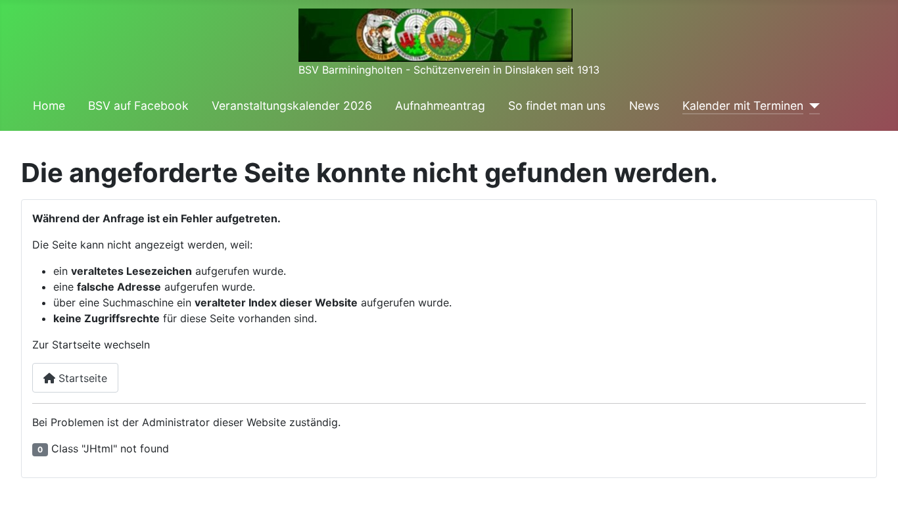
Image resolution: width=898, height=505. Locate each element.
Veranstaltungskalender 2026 (292, 105)
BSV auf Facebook (138, 105)
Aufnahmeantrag (440, 105)
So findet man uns (556, 105)
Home (49, 105)
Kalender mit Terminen (742, 105)
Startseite (81, 378)
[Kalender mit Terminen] (811, 105)
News (644, 105)
